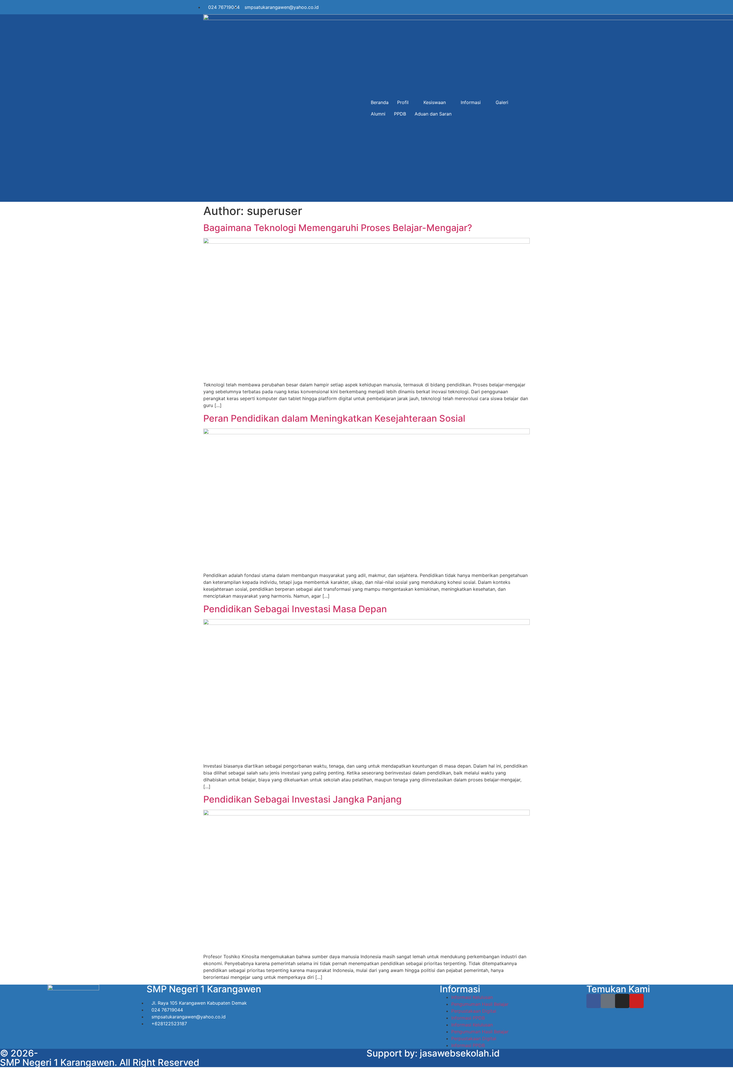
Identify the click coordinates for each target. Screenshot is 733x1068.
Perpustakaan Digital (473, 1011)
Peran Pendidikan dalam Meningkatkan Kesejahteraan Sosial (334, 418)
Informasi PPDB (468, 1018)
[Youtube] (416, 7)
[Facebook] (373, 7)
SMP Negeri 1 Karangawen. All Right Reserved (99, 1062)
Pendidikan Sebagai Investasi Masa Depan (295, 609)
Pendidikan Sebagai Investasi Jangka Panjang (302, 799)
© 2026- (19, 1053)
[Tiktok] (388, 7)
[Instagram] (402, 7)
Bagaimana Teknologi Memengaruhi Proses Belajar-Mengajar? (337, 227)
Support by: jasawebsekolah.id (433, 1053)
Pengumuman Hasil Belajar (480, 1004)
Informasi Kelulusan (472, 997)
